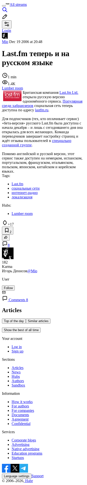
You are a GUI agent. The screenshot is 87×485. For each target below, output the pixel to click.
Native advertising (25, 449)
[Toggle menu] (4, 6)
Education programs (27, 453)
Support (37, 476)
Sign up (17, 351)
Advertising (20, 444)
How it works (22, 402)
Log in (17, 347)
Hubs (16, 376)
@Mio (32, 271)
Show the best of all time (21, 330)
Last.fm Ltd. (68, 92)
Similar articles (38, 321)
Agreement (20, 419)
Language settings (16, 476)
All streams (18, 4)
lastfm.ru (41, 110)
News (16, 372)
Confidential (21, 424)
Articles (17, 368)
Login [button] (6, 30)
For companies (23, 410)
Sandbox (18, 385)
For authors (20, 406)
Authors (18, 381)
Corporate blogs (24, 440)
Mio (5, 42)
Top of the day (14, 321)
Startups (18, 458)
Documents (20, 415)
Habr (28, 481)
